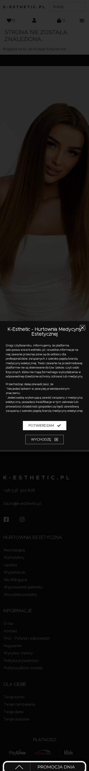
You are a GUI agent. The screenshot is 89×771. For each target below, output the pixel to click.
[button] (82, 328)
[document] (44, 385)
